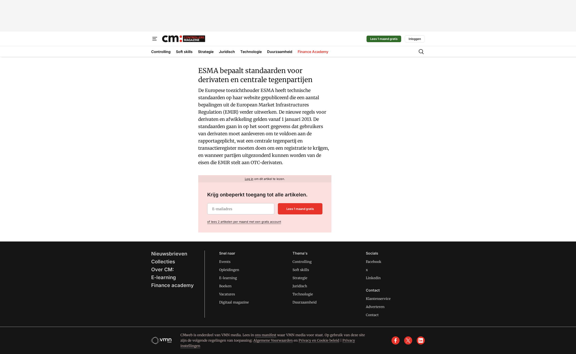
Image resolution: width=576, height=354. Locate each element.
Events (224, 262)
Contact (372, 315)
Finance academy (172, 285)
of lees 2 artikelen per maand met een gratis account (244, 221)
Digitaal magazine (234, 302)
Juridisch (299, 286)
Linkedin (373, 278)
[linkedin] (421, 340)
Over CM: (162, 269)
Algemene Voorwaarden (273, 340)
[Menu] (154, 38)
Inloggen (415, 39)
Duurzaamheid (304, 302)
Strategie (299, 278)
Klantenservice (378, 299)
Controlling (302, 262)
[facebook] (396, 340)
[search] (421, 51)
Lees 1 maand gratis (384, 39)
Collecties (163, 261)
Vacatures (227, 294)
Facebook (373, 262)
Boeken (225, 286)
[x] (408, 340)
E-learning (163, 277)
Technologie (302, 294)
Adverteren (375, 307)
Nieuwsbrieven (169, 254)
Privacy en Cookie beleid (319, 340)
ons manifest (265, 335)
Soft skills (300, 270)
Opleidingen (229, 270)
